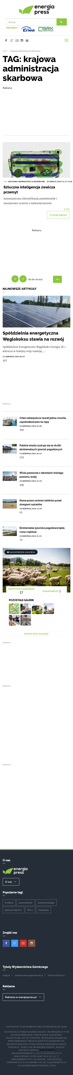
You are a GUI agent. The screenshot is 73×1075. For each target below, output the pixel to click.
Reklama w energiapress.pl (21, 997)
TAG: (6, 181)
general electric (13, 909)
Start (5, 51)
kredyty (9, 902)
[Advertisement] (36, 108)
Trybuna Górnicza (56, 975)
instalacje (43, 909)
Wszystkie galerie (36, 633)
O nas (8, 881)
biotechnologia (46, 902)
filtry (30, 909)
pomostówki (25, 902)
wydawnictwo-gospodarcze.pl (29, 975)
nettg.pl (6, 975)
